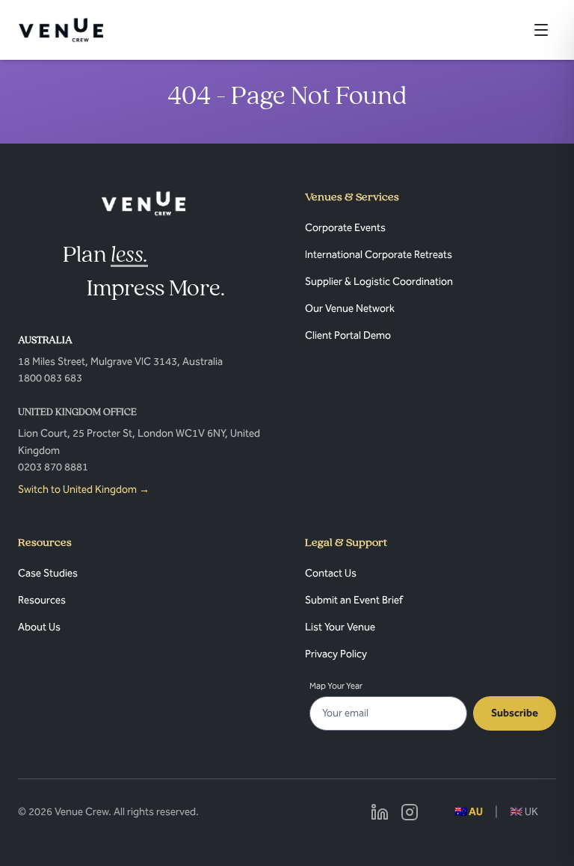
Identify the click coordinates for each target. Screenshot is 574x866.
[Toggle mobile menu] (541, 30)
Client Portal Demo (348, 335)
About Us (39, 627)
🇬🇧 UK (524, 811)
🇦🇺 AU (468, 811)
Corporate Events (345, 227)
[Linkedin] (380, 812)
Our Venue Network (350, 308)
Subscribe (514, 713)
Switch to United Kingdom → (83, 489)
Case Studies (48, 573)
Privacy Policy (336, 654)
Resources (42, 600)
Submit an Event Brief (354, 600)
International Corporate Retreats (378, 254)
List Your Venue (340, 627)
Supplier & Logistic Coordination (379, 281)
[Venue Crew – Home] (61, 30)
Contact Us (331, 573)
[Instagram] (410, 812)
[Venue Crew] (144, 203)
